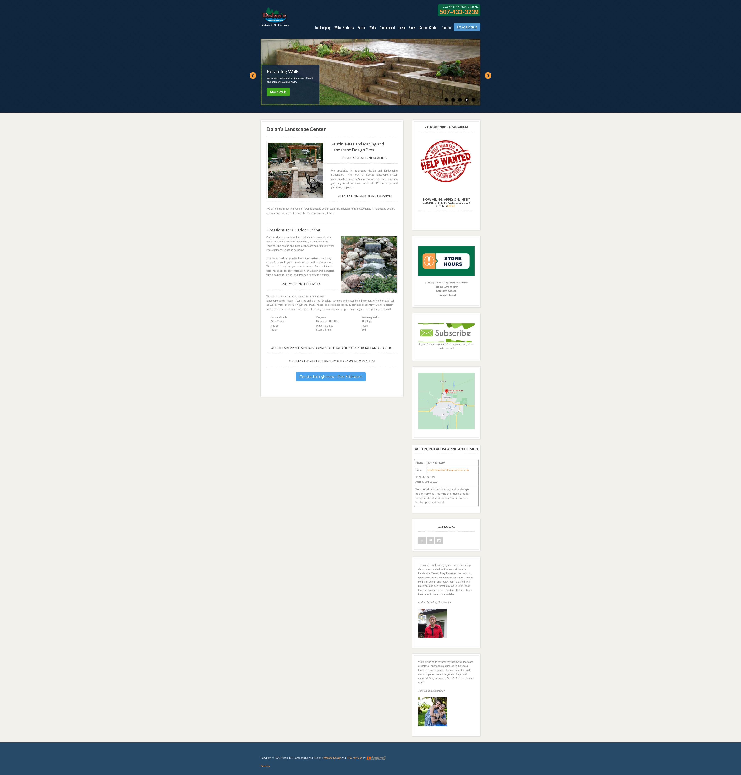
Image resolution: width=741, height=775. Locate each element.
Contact (447, 27)
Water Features (344, 27)
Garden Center (428, 27)
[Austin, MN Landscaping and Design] (275, 24)
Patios (361, 27)
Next (488, 75)
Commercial (387, 27)
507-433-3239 (459, 11)
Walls (372, 27)
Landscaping (323, 27)
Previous (253, 75)
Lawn (402, 27)
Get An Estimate (467, 27)
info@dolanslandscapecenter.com (448, 469)
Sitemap (265, 766)
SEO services (354, 757)
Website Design (332, 757)
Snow (412, 27)
